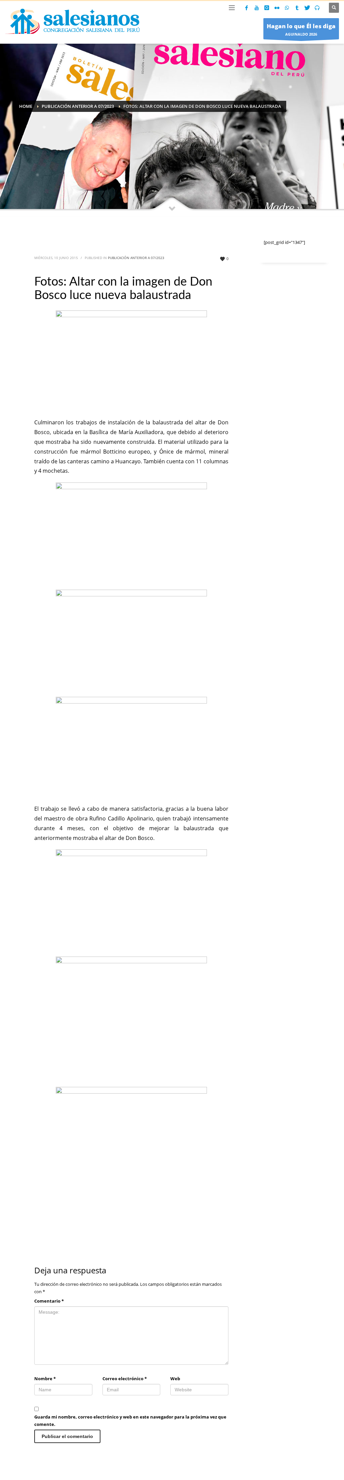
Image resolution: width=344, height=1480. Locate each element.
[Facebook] (247, 8)
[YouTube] (257, 8)
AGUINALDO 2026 (301, 29)
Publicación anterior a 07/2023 (136, 257)
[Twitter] (307, 8)
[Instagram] (267, 8)
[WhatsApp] (287, 8)
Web (175, 1379)
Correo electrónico (124, 1379)
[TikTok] (297, 8)
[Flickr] (277, 8)
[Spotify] (317, 8)
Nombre (45, 1379)
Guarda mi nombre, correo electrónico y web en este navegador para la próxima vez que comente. (130, 1420)
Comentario (49, 1301)
